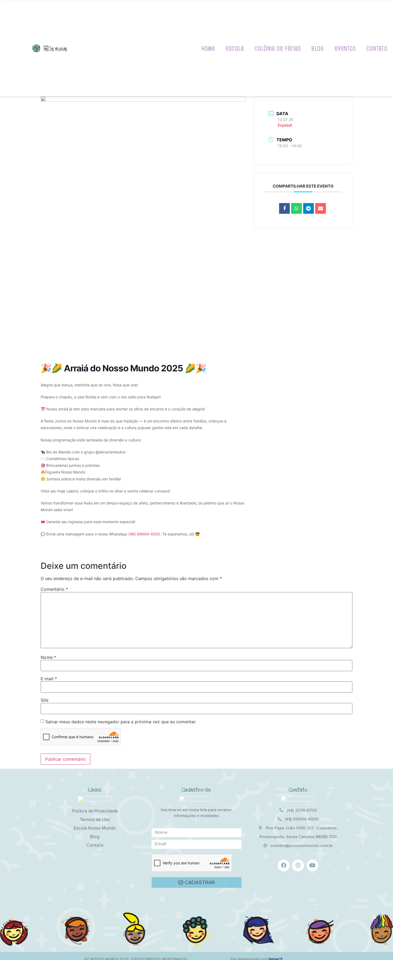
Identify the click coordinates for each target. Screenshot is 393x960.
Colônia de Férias (278, 48)
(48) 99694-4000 (144, 534)
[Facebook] (284, 865)
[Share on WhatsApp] (296, 208)
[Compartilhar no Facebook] (284, 208)
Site (44, 700)
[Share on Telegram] (308, 208)
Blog (317, 48)
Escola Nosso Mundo (95, 828)
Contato (377, 48)
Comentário (54, 589)
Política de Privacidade (95, 811)
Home (208, 48)
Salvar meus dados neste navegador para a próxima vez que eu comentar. (120, 722)
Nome (48, 657)
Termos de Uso (95, 820)
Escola (235, 48)
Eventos (345, 48)
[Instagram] (298, 865)
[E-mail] (320, 208)
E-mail (49, 679)
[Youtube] (312, 865)
